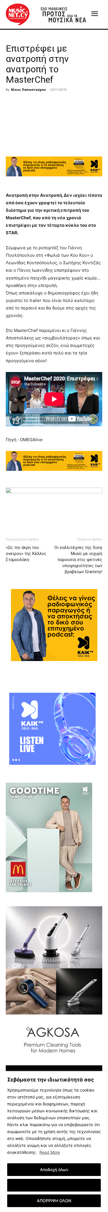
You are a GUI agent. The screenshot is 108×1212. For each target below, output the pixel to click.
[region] (54, 1141)
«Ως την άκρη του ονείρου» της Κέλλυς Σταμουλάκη (26, 553)
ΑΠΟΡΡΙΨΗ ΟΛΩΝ (54, 1200)
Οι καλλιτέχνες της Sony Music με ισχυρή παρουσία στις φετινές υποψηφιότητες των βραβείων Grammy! (78, 559)
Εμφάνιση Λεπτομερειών (54, 1185)
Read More (49, 1152)
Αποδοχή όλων (54, 1169)
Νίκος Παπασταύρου (28, 89)
